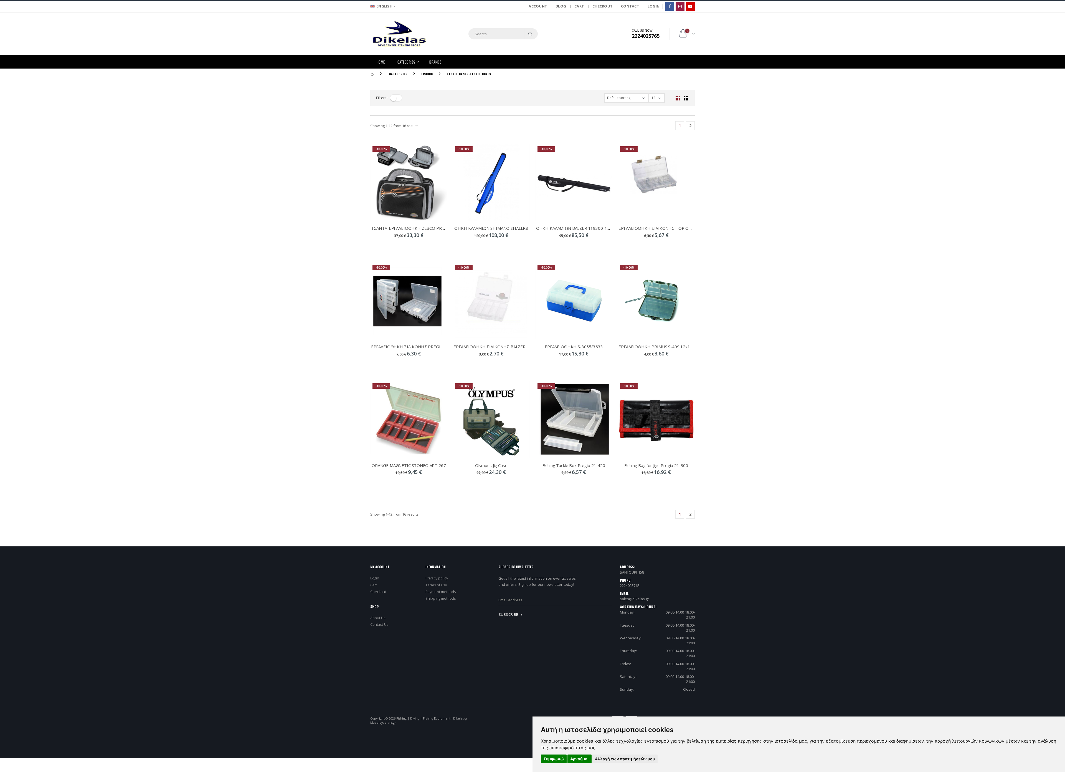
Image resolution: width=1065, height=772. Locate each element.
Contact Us (379, 624)
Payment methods (440, 591)
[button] (686, 34)
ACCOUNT (538, 6)
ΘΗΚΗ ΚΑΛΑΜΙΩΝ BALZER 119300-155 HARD (580, 228)
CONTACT (630, 6)
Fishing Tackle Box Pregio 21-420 (573, 465)
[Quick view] (394, 246)
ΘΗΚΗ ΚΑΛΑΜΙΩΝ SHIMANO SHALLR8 (491, 228)
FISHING (427, 74)
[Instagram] (680, 6)
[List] (686, 98)
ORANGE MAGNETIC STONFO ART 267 (409, 465)
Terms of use (436, 584)
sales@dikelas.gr (634, 598)
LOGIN (654, 6)
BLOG (561, 6)
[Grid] (678, 98)
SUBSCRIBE (509, 614)
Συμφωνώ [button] (554, 758)
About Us (378, 617)
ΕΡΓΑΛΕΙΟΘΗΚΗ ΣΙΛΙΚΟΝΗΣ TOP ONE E (658, 228)
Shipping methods (440, 598)
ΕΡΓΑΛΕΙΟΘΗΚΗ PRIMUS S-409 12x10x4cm (660, 346)
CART (579, 6)
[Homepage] (372, 74)
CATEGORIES (406, 62)
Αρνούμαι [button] (579, 758)
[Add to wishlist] (423, 246)
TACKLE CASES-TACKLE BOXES (469, 74)
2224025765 (630, 585)
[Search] (530, 34)
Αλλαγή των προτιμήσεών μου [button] (625, 758)
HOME (381, 62)
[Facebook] (669, 6)
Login (374, 578)
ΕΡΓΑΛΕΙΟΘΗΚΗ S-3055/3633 (574, 346)
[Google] (690, 6)
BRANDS (435, 62)
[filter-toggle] (396, 98)
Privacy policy (436, 578)
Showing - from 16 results (394, 125)
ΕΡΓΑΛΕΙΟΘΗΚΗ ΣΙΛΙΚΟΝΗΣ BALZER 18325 (496, 346)
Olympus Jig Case (491, 465)
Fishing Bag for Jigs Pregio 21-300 (656, 465)
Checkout (378, 591)
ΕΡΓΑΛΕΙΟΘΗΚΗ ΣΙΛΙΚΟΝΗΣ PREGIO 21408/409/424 (423, 346)
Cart (373, 584)
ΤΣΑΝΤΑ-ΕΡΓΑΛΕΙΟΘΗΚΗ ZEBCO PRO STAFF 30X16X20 (424, 228)
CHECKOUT (602, 6)
